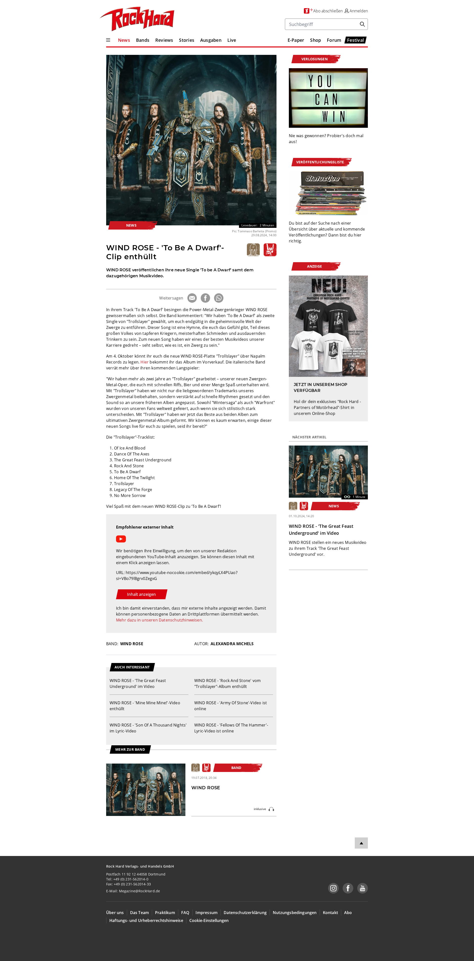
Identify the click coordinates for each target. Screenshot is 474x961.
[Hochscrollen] (361, 843)
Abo (348, 912)
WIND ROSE (131, 643)
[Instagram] (333, 888)
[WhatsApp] (218, 298)
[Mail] (192, 298)
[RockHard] (136, 19)
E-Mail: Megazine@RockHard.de (133, 891)
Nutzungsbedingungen (295, 912)
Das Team (139, 912)
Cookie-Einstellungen (209, 920)
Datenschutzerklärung (245, 912)
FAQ (185, 912)
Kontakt (330, 912)
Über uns (115, 912)
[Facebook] (205, 298)
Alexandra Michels (232, 643)
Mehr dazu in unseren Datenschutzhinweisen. (159, 620)
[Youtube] (362, 888)
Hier (144, 362)
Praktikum (165, 912)
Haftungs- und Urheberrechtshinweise (146, 920)
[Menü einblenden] (108, 40)
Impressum (206, 912)
